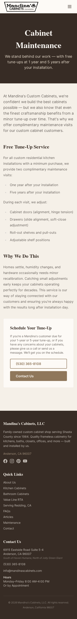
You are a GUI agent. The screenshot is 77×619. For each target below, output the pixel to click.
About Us (9, 482)
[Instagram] (12, 461)
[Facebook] (5, 461)
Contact (8, 528)
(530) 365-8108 (28, 364)
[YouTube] (25, 461)
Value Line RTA (13, 499)
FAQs (6, 511)
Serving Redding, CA (17, 505)
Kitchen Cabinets (14, 488)
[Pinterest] (18, 461)
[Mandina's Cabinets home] (21, 7)
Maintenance (12, 522)
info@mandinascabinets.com (22, 570)
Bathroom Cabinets (16, 494)
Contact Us (25, 376)
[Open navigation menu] (70, 6)
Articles (8, 517)
